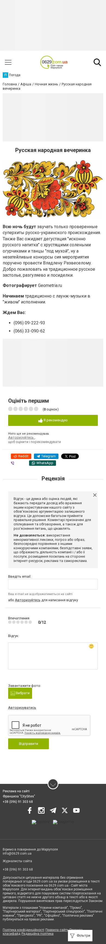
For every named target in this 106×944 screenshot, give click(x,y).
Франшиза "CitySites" (19, 796)
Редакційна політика (37, 934)
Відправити (28, 744)
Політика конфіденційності (23, 930)
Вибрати (22, 693)
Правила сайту (56, 930)
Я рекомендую (55, 420)
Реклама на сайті (16, 791)
